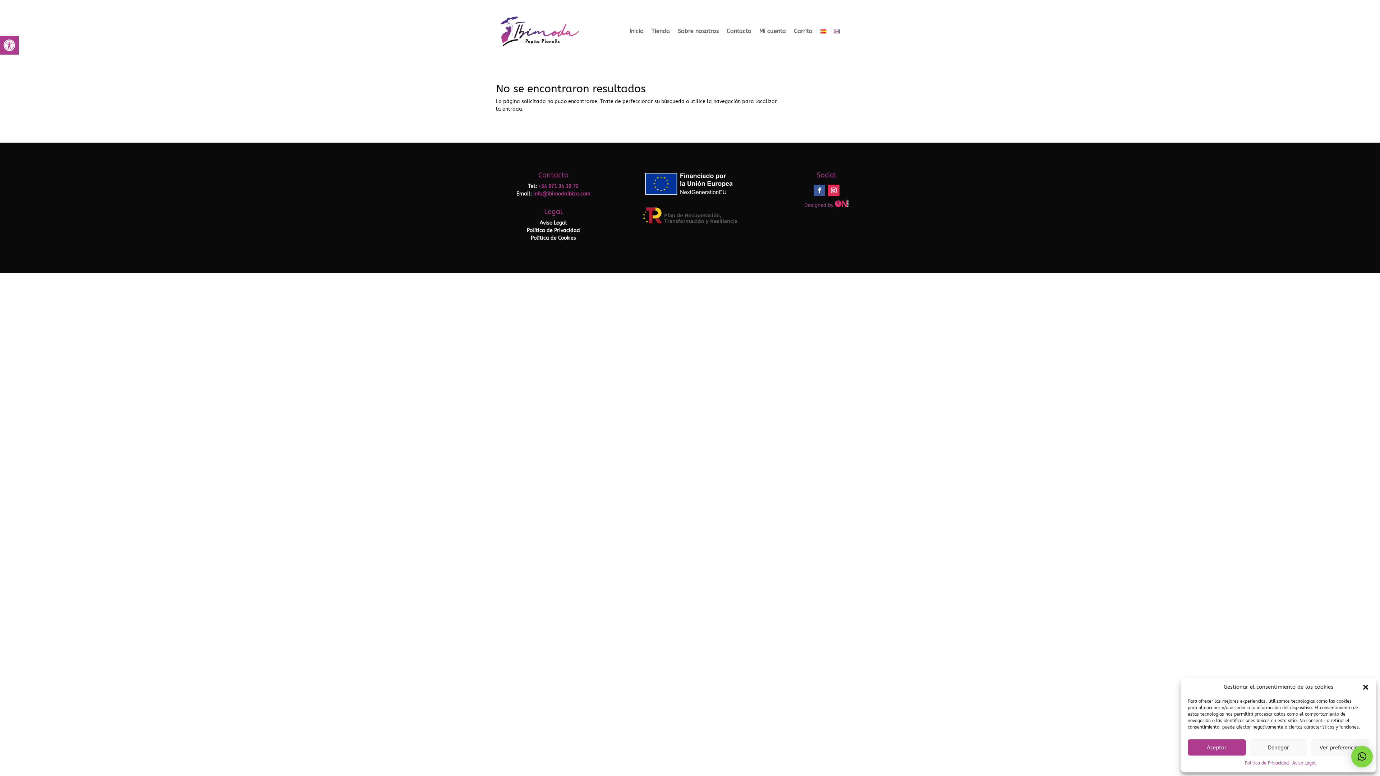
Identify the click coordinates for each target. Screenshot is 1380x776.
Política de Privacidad (553, 230)
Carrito (803, 31)
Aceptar (1217, 747)
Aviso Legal (1304, 763)
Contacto (739, 31)
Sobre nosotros (698, 31)
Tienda (661, 31)
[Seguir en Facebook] (819, 190)
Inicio (637, 31)
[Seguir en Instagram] (834, 190)
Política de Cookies (553, 238)
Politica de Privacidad (1267, 763)
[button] (9, 45)
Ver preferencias (1340, 747)
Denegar (1278, 747)
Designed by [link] (819, 205)
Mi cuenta (772, 31)
